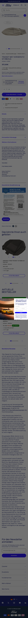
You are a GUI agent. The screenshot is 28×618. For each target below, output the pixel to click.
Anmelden (21, 312)
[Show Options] (26, 310)
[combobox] (21, 310)
